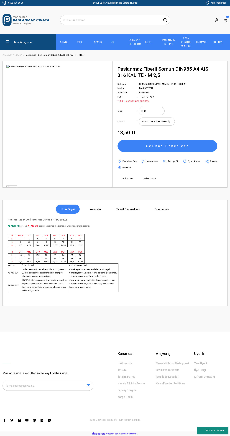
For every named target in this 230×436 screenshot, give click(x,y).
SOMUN (143, 84)
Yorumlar (95, 209)
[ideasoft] (98, 433)
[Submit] (88, 386)
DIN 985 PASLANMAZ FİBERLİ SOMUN (167, 84)
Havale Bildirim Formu (131, 383)
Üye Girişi (200, 370)
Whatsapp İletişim (215, 430)
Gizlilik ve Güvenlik (167, 370)
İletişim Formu (126, 376)
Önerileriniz (162, 209)
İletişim (122, 370)
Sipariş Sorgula (127, 390)
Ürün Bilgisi (68, 209)
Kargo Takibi (125, 396)
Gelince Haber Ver (167, 146)
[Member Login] (217, 20)
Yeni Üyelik (200, 363)
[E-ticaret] (114, 433)
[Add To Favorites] (127, 161)
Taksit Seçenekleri (128, 209)
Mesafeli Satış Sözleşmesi (172, 363)
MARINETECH (146, 88)
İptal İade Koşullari (167, 376)
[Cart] (225, 20)
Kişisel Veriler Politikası (170, 383)
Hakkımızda (125, 363)
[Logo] (26, 20)
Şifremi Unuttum (204, 376)
